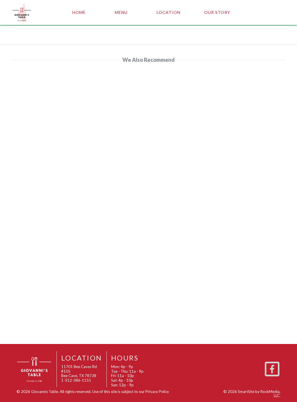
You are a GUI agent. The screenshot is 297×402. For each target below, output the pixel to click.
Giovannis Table (44, 391)
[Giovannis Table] (31, 12)
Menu (121, 12)
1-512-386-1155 (76, 380)
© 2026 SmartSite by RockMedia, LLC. (251, 393)
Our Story (217, 12)
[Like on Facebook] (272, 368)
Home (79, 12)
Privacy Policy (157, 391)
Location (168, 12)
